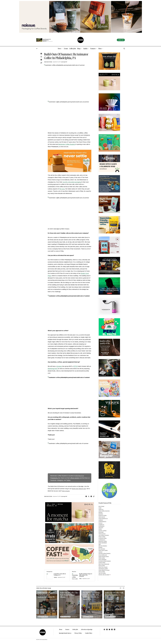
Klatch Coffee (102, 536)
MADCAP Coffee (103, 541)
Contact (67, 629)
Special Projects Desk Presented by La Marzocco (47, 40)
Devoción (101, 527)
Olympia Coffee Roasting (104, 553)
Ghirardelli (101, 532)
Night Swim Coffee (103, 550)
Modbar (100, 547)
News (80, 578)
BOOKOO (101, 514)
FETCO (76, 366)
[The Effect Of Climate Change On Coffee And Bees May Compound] (82, 575)
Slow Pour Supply (103, 567)
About (60, 629)
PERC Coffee (102, 558)
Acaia (100, 507)
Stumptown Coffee (103, 568)
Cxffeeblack (101, 526)
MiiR (100, 544)
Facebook (53, 480)
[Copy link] (41, 62)
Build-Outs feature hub (79, 488)
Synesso (59, 366)
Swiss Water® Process (104, 570)
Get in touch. (66, 491)
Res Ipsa (62, 189)
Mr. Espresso (102, 548)
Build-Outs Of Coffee (48, 61)
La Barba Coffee (102, 538)
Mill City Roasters (103, 545)
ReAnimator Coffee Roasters (66, 144)
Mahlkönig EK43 (53, 368)
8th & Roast (101, 506)
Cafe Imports (102, 517)
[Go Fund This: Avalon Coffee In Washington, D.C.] (57, 575)
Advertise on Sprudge (86, 629)
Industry (55, 577)
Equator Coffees (102, 530)
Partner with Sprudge (104, 574)
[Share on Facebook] (41, 53)
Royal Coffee (102, 565)
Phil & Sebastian (102, 559)
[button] (36, 48)
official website (74, 478)
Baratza (100, 512)
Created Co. (101, 524)
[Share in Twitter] (41, 56)
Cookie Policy (88, 633)
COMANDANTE (102, 521)
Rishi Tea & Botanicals (104, 564)
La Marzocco (102, 539)
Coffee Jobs (75, 629)
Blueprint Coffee (102, 515)
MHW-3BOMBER (103, 542)
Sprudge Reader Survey (65, 633)
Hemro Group (102, 533)
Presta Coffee (102, 562)
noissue (100, 552)
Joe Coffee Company (104, 535)
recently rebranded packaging (72, 182)
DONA (100, 529)
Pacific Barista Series (104, 556)
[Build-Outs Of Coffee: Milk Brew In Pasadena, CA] (114, 604)
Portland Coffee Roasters (105, 561)
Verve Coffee (102, 571)
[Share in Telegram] (41, 59)
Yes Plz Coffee (102, 573)
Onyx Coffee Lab (103, 555)
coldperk (101, 520)
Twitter (68, 480)
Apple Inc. (101, 509)
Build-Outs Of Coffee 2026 (43, 616)
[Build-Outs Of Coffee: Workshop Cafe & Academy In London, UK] (46, 604)
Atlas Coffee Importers (104, 510)
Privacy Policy (78, 633)
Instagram (60, 480)
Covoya (100, 523)
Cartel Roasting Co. (103, 518)
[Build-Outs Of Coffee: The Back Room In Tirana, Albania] (69, 604)
